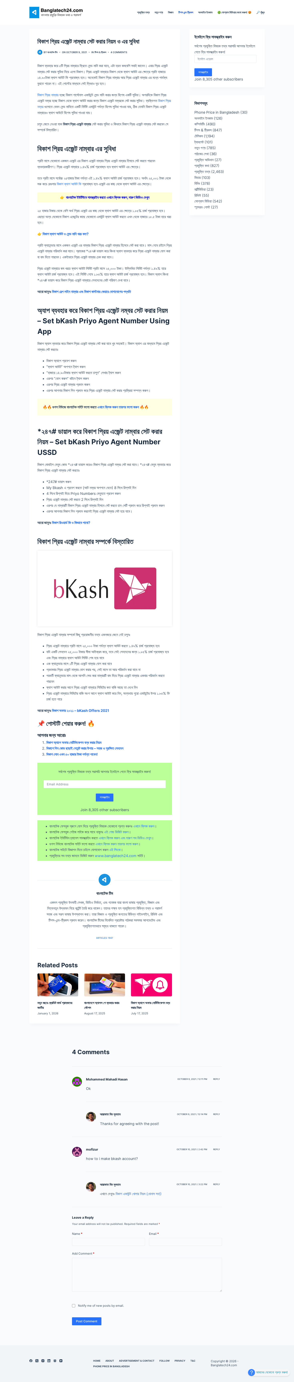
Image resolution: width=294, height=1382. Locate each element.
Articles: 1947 (104, 938)
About (109, 1360)
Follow (164, 1360)
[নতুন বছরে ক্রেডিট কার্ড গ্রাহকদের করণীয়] (57, 984)
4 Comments (119, 52)
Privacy (180, 1360)
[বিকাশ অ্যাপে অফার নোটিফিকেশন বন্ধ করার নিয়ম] (151, 984)
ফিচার (197, 178)
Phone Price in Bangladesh (216, 112)
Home (96, 1360)
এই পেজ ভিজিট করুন (116, 832)
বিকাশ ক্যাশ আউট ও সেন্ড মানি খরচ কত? (66, 234)
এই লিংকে (115, 850)
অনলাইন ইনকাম (205, 12)
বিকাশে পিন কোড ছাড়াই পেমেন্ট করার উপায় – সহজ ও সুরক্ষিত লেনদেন (84, 748)
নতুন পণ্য (159, 12)
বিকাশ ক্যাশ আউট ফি (69, 184)
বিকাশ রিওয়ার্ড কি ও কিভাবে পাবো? (71, 523)
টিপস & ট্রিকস (100, 52)
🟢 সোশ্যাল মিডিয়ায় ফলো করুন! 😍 (234, 12)
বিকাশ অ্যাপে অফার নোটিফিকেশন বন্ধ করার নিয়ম (73, 742)
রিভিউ (197, 195)
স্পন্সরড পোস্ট (202, 207)
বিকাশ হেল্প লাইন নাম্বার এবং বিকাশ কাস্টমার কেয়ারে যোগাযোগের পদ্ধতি (91, 292)
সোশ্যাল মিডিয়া (203, 201)
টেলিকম (198, 136)
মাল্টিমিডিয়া (200, 189)
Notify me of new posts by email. (101, 1305)
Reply (216, 1079)
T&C (192, 1360)
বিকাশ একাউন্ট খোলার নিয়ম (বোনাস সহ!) (139, 1194)
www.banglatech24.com (115, 856)
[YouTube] (60, 1360)
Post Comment (86, 1321)
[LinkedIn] (48, 1360)
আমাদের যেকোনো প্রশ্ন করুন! (271, 1372)
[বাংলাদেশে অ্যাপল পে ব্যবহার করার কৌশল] (104, 984)
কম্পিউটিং (199, 124)
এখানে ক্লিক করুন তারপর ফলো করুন (118, 407)
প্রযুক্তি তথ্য (143, 12)
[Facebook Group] (54, 1360)
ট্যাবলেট (199, 142)
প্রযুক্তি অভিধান (204, 160)
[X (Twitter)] (36, 1360)
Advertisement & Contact (136, 1360)
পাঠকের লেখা (201, 154)
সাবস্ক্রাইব (104, 797)
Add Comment (83, 1253)
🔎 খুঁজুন (260, 12)
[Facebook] (30, 1360)
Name (77, 1234)
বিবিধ (197, 183)
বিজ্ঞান (170, 12)
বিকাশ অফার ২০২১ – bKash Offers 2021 (80, 710)
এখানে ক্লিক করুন (143, 826)
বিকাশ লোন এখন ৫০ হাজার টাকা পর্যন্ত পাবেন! (72, 754)
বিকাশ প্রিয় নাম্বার (47, 95)
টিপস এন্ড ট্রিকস (185, 12)
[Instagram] (42, 1360)
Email (154, 1234)
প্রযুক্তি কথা (201, 166)
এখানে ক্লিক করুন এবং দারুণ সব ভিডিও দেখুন (125, 838)
